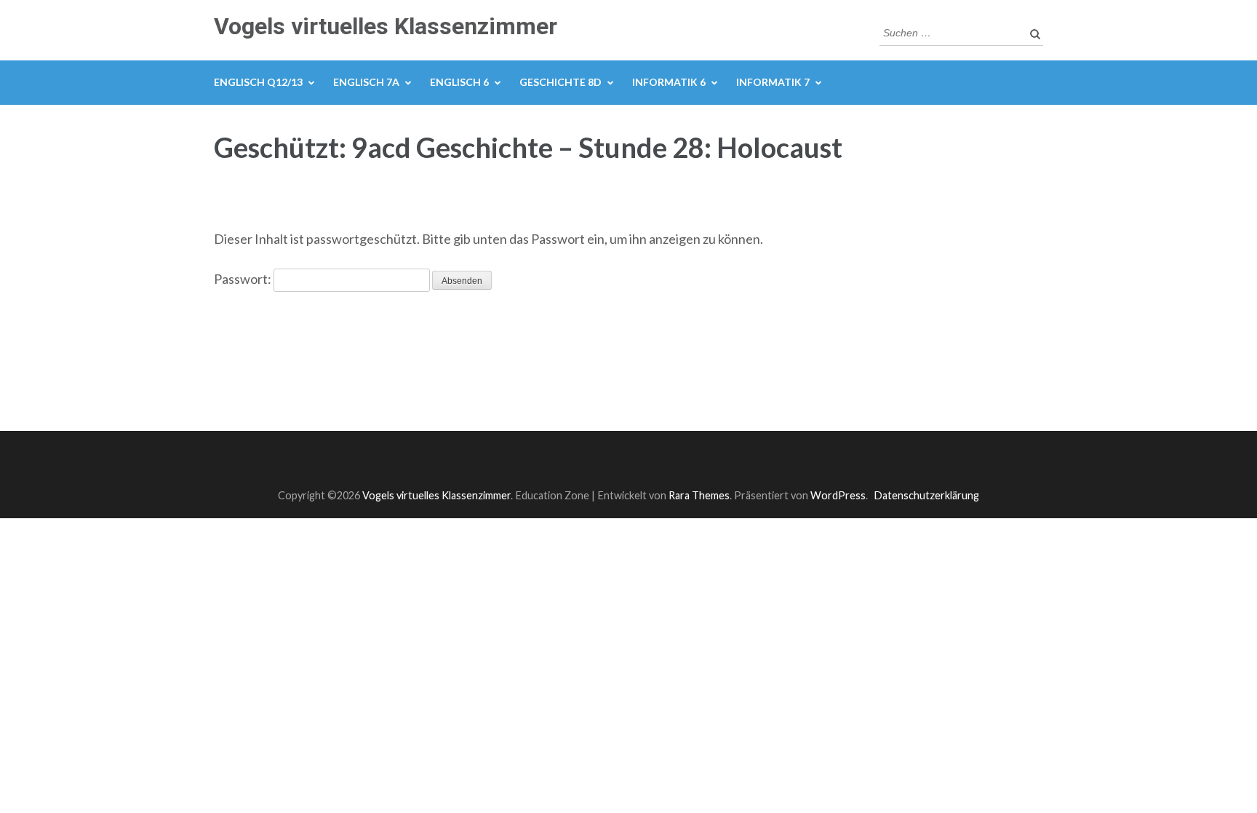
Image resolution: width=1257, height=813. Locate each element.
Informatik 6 (669, 82)
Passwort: (244, 279)
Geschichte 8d (560, 82)
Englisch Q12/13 (258, 82)
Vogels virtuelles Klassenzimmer (385, 26)
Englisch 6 (459, 82)
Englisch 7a (366, 82)
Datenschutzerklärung (926, 495)
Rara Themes (699, 495)
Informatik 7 (773, 82)
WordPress (838, 495)
